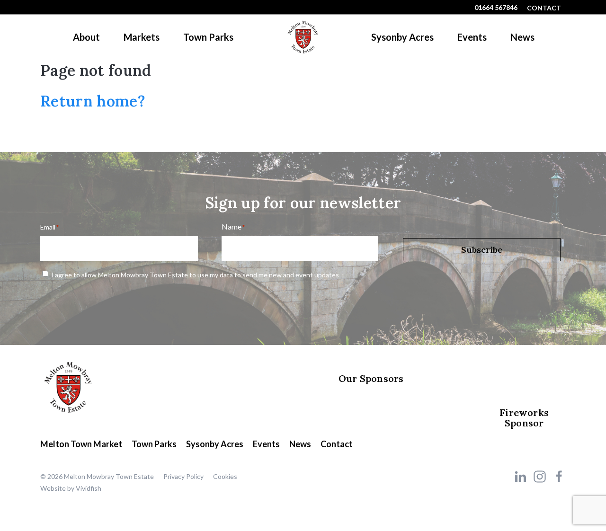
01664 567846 (495, 7)
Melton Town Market (81, 444)
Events (472, 37)
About (86, 37)
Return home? (92, 101)
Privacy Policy (183, 476)
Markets (142, 37)
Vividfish (88, 488)
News (522, 37)
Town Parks (208, 37)
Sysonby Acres (402, 37)
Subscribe (481, 249)
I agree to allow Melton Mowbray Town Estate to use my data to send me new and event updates (195, 275)
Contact (544, 8)
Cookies (225, 476)
